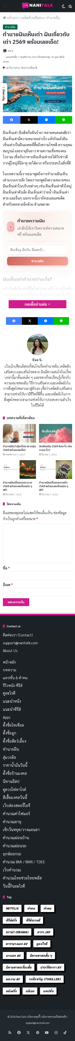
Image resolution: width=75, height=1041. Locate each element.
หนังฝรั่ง (11, 991)
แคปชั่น (48, 991)
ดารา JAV (43, 932)
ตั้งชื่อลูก (9, 732)
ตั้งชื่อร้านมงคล (15, 773)
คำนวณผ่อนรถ (14, 845)
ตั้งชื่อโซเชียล (13, 725)
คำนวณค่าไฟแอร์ (16, 813)
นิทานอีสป (11, 781)
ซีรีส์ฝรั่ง (11, 920)
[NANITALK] (37, 6)
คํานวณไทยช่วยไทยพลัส (22, 877)
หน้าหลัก (9, 662)
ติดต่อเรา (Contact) (18, 635)
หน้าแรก (12, 17)
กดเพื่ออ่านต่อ (36, 304)
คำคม (31, 908)
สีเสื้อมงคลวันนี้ (15, 797)
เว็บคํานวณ (12, 869)
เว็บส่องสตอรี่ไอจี (16, 805)
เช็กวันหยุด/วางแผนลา (21, 829)
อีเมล (8, 584)
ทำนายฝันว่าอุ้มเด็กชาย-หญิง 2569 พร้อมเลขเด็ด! (19, 448)
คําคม (47, 908)
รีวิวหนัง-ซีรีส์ (12, 685)
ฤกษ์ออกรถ (12, 853)
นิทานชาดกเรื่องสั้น (18, 967)
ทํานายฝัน (53, 17)
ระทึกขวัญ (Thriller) (44, 979)
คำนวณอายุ (12, 821)
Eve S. (11, 50)
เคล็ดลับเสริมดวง (32, 17)
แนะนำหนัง (12, 701)
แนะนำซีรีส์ (12, 709)
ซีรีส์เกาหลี (33, 920)
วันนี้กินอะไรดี (14, 886)
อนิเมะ (30, 991)
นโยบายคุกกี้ (34, 1016)
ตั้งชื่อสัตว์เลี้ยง (14, 741)
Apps (6, 717)
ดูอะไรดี (9, 693)
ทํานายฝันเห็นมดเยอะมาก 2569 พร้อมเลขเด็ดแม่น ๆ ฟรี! (17, 486)
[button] (3, 93)
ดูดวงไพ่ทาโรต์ (14, 789)
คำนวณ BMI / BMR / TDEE (24, 861)
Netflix (12, 908)
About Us (10, 650)
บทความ (9, 669)
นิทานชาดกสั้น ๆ (41, 955)
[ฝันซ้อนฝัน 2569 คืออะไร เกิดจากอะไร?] (55, 433)
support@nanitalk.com (20, 642)
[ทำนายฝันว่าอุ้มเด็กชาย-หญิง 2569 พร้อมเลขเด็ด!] (19, 433)
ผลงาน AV (13, 979)
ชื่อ (6, 568)
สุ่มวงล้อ (9, 757)
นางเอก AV (13, 955)
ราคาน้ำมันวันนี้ (15, 765)
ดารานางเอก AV (17, 944)
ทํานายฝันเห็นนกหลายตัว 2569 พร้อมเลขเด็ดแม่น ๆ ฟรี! (53, 486)
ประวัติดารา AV (50, 967)
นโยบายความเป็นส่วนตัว (54, 1016)
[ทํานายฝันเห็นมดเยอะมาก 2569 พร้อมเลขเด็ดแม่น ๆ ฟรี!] (19, 469)
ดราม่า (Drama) (17, 932)
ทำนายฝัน (37, 261)
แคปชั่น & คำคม (15, 677)
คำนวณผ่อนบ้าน (16, 837)
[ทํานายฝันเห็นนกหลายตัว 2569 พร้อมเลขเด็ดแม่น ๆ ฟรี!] (55, 469)
